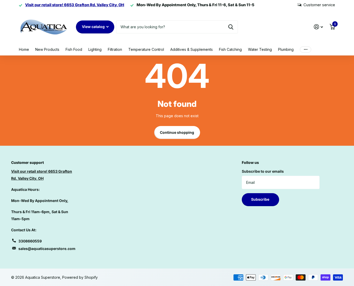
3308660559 (30, 241)
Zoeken (231, 26)
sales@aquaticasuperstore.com (46, 248)
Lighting (95, 49)
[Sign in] (318, 27)
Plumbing (286, 49)
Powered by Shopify (80, 277)
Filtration (115, 49)
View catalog (93, 26)
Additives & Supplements (191, 49)
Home (24, 49)
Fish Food (74, 49)
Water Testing (260, 49)
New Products (47, 49)
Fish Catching (230, 49)
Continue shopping (177, 132)
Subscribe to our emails (263, 171)
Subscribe (260, 199)
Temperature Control (146, 49)
